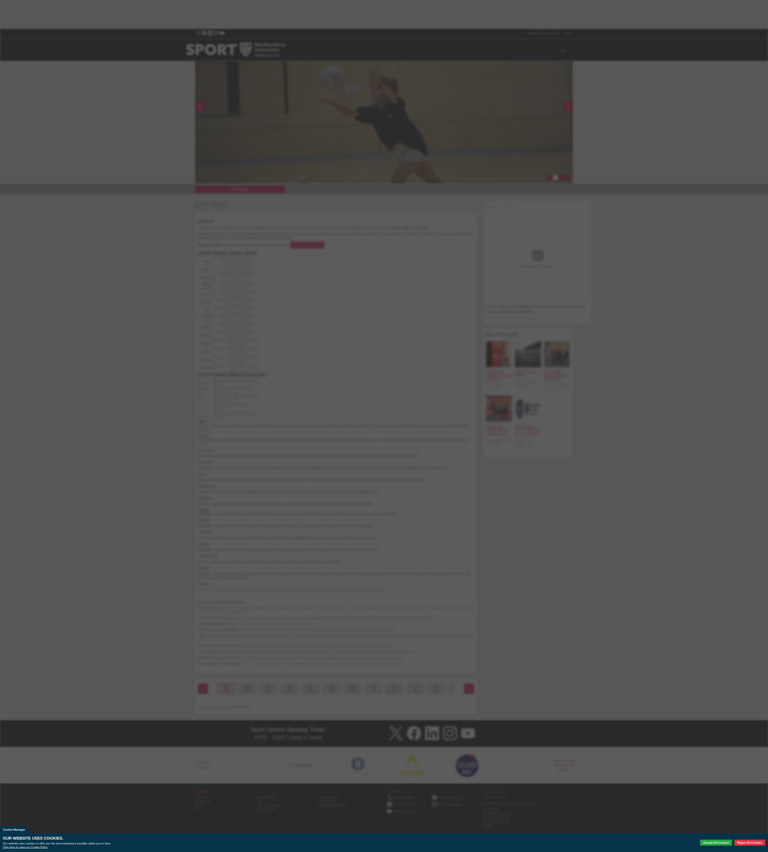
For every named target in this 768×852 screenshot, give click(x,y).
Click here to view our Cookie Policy (25, 847)
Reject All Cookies (749, 842)
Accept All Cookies (716, 842)
